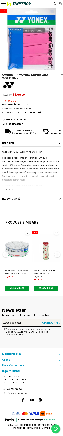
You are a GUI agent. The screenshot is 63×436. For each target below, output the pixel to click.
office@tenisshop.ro (16, 393)
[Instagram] (40, 400)
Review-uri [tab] (11, 198)
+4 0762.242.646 (14, 389)
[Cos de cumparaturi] (60, 4)
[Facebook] (22, 400)
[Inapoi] (61, 75)
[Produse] (4, 4)
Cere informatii (15, 124)
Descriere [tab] (8, 143)
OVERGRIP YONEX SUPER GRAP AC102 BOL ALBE (16, 272)
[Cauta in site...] (55, 4)
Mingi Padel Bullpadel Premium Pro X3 (44, 272)
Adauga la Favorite (17, 119)
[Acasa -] (19, 4)
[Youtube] (31, 400)
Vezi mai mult (9, 190)
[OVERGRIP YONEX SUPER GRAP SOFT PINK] (31, 39)
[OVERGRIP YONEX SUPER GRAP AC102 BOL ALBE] (17, 248)
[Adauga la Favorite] (27, 232)
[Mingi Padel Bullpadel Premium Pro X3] (46, 248)
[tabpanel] (31, 39)
